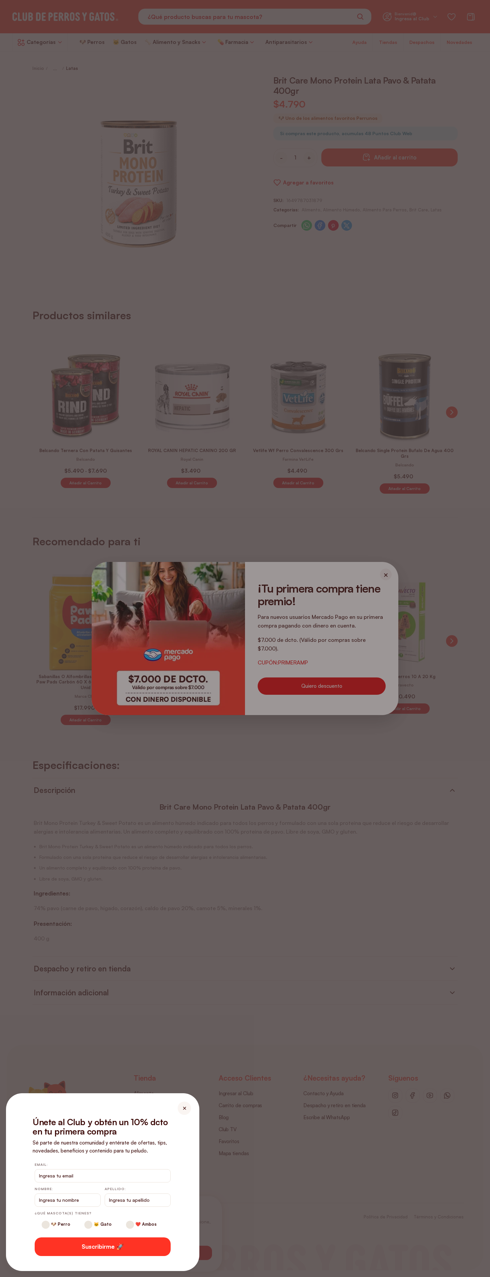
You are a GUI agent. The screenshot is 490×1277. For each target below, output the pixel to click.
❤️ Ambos (145, 1224)
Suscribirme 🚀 (103, 1246)
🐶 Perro (60, 1224)
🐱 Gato (102, 1224)
